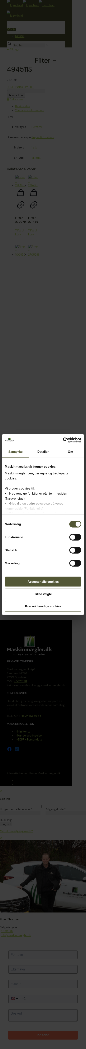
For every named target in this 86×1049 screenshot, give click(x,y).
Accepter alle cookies (43, 581)
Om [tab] (70, 451)
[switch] (75, 537)
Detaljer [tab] (43, 451)
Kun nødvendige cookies (43, 606)
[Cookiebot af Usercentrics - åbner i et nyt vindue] (63, 440)
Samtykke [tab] (15, 451)
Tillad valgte (43, 594)
